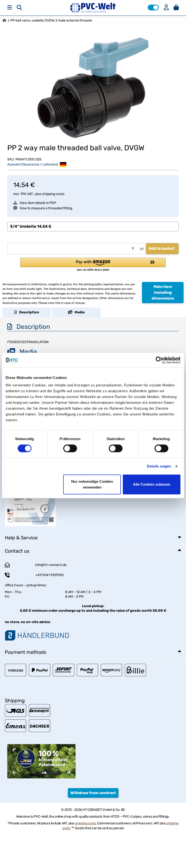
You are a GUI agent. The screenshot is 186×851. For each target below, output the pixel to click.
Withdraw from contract (93, 793)
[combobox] (93, 226)
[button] (153, 7)
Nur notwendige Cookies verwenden (92, 484)
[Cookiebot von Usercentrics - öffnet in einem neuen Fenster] (159, 360)
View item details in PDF (38, 203)
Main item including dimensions (163, 292)
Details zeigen (159, 466)
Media (78, 312)
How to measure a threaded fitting (46, 208)
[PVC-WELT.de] (93, 8)
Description (28, 312)
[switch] (70, 448)
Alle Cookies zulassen (151, 484)
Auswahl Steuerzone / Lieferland (33, 164)
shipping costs (53, 194)
